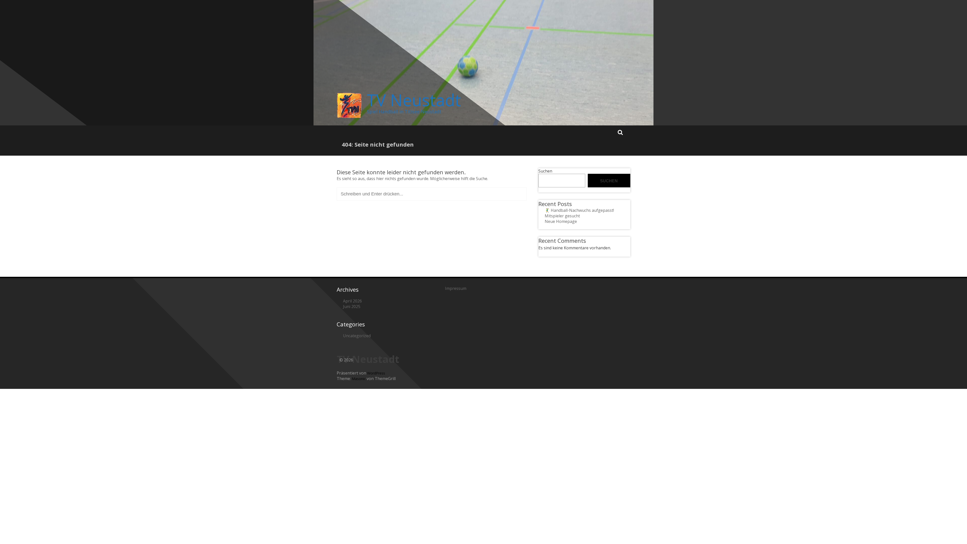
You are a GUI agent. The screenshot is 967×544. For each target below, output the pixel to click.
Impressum (455, 288)
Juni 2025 (351, 306)
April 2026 (352, 301)
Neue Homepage (561, 221)
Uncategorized (357, 335)
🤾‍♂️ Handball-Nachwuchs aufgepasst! (579, 210)
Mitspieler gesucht (562, 216)
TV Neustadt (414, 100)
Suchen (545, 171)
